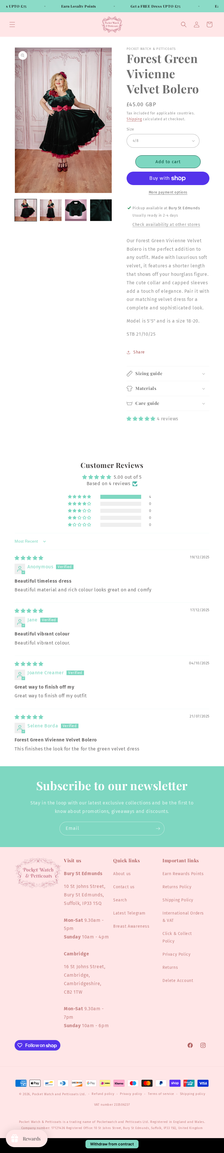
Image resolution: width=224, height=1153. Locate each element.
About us (122, 873)
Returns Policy (176, 886)
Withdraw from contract (112, 1144)
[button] (12, 24)
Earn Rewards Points (183, 873)
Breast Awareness (131, 926)
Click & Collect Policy (177, 937)
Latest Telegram (129, 913)
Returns (170, 967)
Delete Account (177, 980)
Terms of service (161, 1094)
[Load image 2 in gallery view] (51, 210)
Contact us (124, 886)
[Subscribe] (157, 828)
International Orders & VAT (183, 917)
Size (130, 129)
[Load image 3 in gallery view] (76, 210)
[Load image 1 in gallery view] (26, 210)
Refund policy (103, 1094)
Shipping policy (192, 1094)
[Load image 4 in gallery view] (101, 210)
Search (120, 900)
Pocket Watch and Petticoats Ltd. (59, 1094)
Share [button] (139, 352)
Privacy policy (131, 1094)
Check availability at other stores (166, 224)
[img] (29, 558)
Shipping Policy (177, 900)
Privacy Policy (176, 954)
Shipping (134, 119)
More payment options (168, 192)
